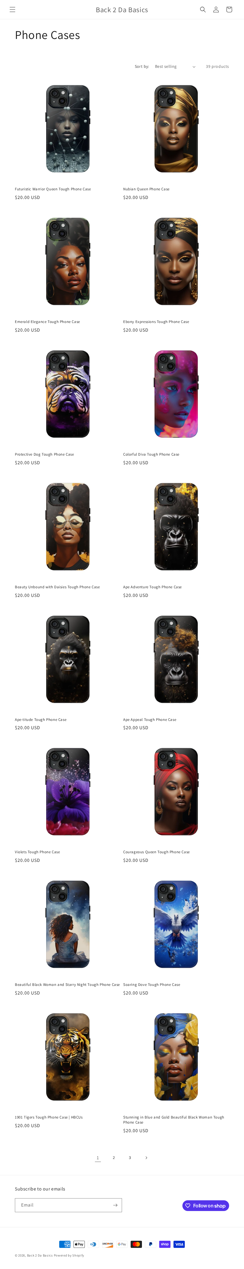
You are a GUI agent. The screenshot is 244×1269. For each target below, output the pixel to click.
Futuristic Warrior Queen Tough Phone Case (53, 189)
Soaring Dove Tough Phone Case (151, 984)
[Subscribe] (115, 1205)
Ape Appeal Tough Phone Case (149, 719)
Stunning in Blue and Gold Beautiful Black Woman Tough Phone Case (173, 1120)
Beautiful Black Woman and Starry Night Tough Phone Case (67, 984)
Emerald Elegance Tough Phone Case (47, 321)
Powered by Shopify (69, 1255)
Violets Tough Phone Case (37, 852)
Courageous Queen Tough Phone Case (156, 852)
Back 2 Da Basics (40, 1255)
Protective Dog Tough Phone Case (44, 454)
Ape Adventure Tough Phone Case (152, 587)
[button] (12, 9)
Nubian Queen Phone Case (146, 189)
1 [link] (98, 1158)
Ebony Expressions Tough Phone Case (156, 321)
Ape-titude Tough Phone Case (40, 719)
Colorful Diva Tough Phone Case (151, 454)
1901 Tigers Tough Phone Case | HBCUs (49, 1117)
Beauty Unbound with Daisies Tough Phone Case (57, 587)
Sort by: (142, 66)
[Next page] (146, 1157)
